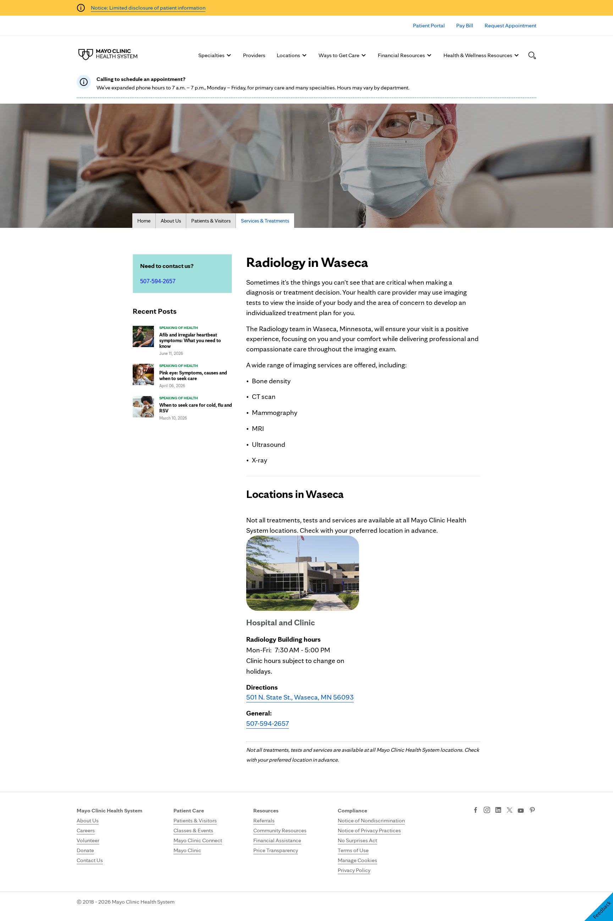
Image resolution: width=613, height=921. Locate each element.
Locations (288, 55)
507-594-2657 (158, 281)
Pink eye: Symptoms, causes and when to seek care (193, 375)
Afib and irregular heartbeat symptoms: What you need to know (190, 340)
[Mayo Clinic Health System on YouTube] (521, 810)
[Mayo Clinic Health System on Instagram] (487, 811)
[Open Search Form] (532, 55)
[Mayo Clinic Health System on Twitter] (509, 811)
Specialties (211, 55)
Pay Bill (464, 25)
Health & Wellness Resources (477, 55)
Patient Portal (429, 25)
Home (143, 221)
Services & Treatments (265, 221)
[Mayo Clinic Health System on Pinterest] (532, 810)
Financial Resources (401, 55)
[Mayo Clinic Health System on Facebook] (475, 811)
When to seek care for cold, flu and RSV (195, 407)
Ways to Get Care (339, 55)
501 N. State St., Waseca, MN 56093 (300, 697)
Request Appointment (510, 25)
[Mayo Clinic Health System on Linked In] (498, 810)
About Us (171, 221)
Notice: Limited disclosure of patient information (148, 7)
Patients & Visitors (211, 221)
